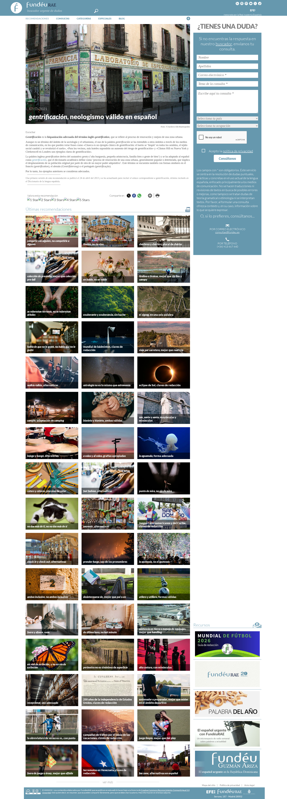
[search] (96, 10)
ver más (108, 782)
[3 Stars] (57, 200)
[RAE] (259, 9)
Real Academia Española (250, 14)
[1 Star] (33, 200)
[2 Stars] (45, 200)
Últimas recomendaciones (49, 209)
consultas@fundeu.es (227, 232)
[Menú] (188, 18)
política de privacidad (238, 151)
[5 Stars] (83, 200)
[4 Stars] (70, 200)
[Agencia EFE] (252, 10)
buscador (224, 43)
